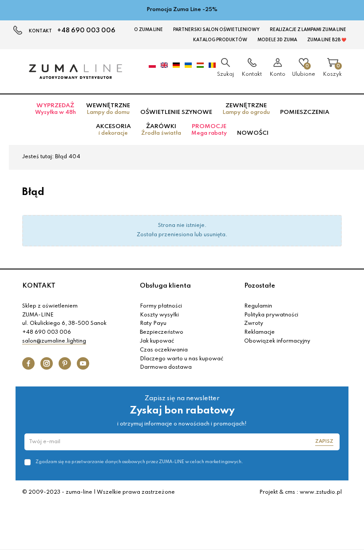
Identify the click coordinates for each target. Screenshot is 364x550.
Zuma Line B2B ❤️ (326, 40)
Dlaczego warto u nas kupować (181, 359)
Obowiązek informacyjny (277, 341)
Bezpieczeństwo (161, 332)
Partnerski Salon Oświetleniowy (216, 29)
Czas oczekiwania (164, 350)
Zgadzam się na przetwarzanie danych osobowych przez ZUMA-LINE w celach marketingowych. (139, 462)
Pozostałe (259, 286)
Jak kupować (157, 341)
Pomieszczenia (304, 112)
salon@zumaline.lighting (54, 341)
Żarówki (161, 130)
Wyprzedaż (55, 109)
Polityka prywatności (271, 315)
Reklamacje (259, 332)
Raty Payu (153, 323)
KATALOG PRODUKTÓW (220, 40)
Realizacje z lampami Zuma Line (308, 29)
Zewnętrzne (246, 109)
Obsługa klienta (165, 286)
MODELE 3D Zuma (277, 40)
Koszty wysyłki (159, 315)
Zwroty (253, 323)
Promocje (209, 130)
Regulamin (258, 306)
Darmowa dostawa (166, 367)
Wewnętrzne (108, 109)
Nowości (253, 133)
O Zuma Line (148, 29)
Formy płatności (161, 306)
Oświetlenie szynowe (176, 112)
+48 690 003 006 (86, 30)
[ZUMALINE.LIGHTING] (75, 71)
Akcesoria (113, 130)
